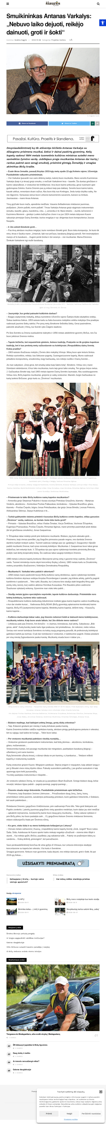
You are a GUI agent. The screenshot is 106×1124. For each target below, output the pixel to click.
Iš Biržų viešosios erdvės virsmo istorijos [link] (23, 951)
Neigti (69, 1113)
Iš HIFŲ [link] (21, 899)
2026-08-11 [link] (23, 902)
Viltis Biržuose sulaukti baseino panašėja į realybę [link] (28, 947)
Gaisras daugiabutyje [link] (15, 942)
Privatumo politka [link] (71, 1119)
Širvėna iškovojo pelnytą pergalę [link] (20, 934)
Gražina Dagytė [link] (20, 40)
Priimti (49, 1113)
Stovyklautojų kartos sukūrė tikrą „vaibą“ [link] (83, 909)
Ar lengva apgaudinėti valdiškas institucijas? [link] (25, 938)
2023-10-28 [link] (36, 40)
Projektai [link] (55, 40)
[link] (102, 22)
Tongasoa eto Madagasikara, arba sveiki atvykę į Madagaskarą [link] (33, 1034)
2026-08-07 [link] (73, 912)
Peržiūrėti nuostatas (91, 1113)
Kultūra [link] (62, 40)
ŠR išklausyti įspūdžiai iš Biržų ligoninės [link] (30, 1045)
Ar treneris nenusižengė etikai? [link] (26, 1061)
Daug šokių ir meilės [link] (21, 1053)
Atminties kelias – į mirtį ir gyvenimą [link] (32, 909)
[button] (101, 1092)
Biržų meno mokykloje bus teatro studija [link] (83, 899)
